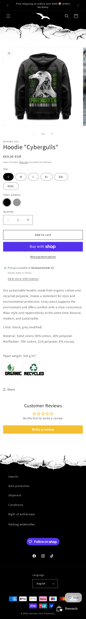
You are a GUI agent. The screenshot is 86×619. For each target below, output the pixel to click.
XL (46, 177)
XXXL (11, 186)
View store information (23, 279)
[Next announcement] (78, 5)
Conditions (15, 505)
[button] (8, 16)
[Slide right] (52, 133)
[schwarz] (7, 202)
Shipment (15, 495)
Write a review (43, 429)
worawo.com (36, 613)
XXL (61, 177)
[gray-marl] (17, 202)
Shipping (23, 162)
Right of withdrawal (21, 514)
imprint (13, 476)
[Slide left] (33, 133)
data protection (19, 486)
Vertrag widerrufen (21, 524)
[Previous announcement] (7, 5)
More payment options (43, 256)
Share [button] (11, 389)
